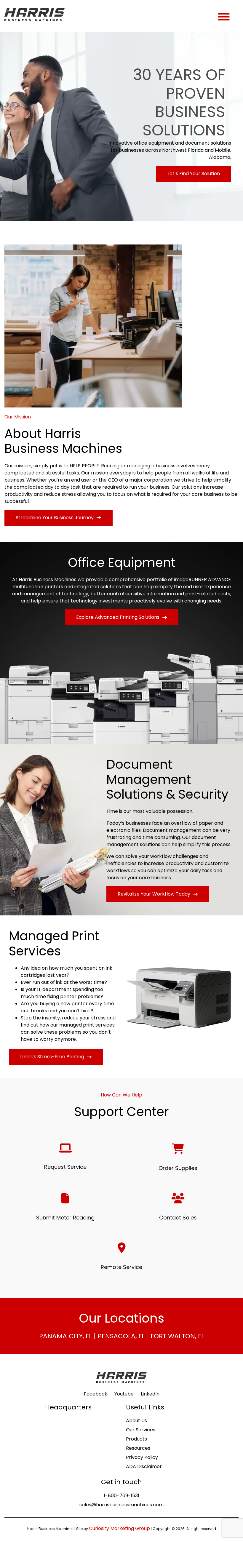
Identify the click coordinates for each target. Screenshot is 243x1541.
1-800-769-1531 (121, 1495)
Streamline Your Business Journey (55, 517)
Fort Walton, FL (177, 1336)
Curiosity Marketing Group (119, 1528)
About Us (136, 1420)
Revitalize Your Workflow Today (154, 894)
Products (136, 1439)
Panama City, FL (65, 1336)
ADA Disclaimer (144, 1466)
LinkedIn (150, 1393)
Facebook (95, 1393)
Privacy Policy (142, 1457)
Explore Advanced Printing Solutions (117, 617)
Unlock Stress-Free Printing (52, 1056)
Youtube (124, 1393)
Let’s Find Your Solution (193, 173)
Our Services (140, 1429)
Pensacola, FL (121, 1336)
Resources (138, 1448)
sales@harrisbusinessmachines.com (121, 1504)
